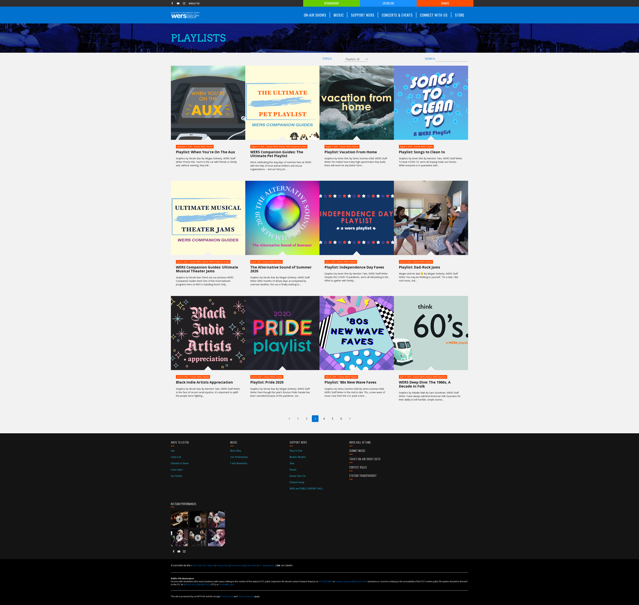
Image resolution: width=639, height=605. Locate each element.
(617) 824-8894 (325, 581)
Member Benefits (298, 457)
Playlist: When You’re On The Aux (205, 152)
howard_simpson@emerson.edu (351, 581)
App (173, 450)
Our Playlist (176, 475)
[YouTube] (178, 3)
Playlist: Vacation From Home (350, 152)
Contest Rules (358, 467)
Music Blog (235, 450)
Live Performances (239, 457)
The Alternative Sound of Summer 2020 (281, 269)
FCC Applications (266, 565)
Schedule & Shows (180, 463)
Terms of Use (237, 565)
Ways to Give (296, 450)
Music (233, 442)
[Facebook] (172, 3)
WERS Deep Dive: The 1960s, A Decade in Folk (424, 384)
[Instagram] (184, 3)
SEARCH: (430, 59)
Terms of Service (246, 596)
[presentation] (179, 519)
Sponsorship (331, 3)
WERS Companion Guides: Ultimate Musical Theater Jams (207, 269)
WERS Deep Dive (439, 377)
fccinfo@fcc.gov (226, 584)
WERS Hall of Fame (360, 442)
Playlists (209, 146)
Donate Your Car (298, 475)
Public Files (251, 565)
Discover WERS (199, 146)
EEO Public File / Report (203, 565)
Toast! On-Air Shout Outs (365, 459)
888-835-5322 (203, 584)
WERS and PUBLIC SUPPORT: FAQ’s (306, 488)
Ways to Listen (180, 442)
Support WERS (298, 442)
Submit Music (357, 451)
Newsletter (194, 3)
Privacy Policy (222, 565)
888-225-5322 (189, 584)
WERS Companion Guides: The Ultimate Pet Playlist (276, 154)
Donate (445, 3)
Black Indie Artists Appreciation (204, 382)
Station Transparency (363, 476)
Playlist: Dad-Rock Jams (419, 267)
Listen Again (177, 469)
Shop (292, 463)
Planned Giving (297, 482)
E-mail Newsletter (238, 463)
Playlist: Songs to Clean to (422, 152)
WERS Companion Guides (296, 146)
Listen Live (388, 3)
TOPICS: (327, 59)
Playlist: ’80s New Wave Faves (350, 382)
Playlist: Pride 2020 (267, 382)
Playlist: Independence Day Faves (354, 267)
